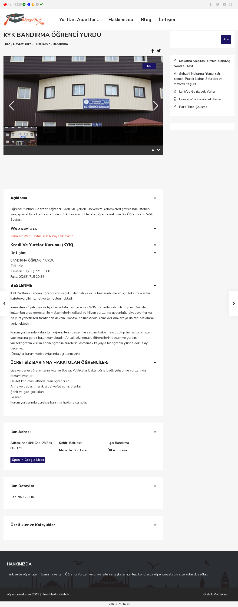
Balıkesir (43, 44)
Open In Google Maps (28, 460)
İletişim (167, 19)
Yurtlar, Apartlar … (80, 19)
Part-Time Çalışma (193, 107)
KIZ (7, 44)
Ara (226, 39)
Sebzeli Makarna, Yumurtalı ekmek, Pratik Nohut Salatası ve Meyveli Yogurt (198, 78)
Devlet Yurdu (23, 44)
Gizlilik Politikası (215, 594)
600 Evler (81, 450)
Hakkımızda (120, 19)
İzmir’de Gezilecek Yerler (197, 91)
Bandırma (60, 44)
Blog (146, 19)
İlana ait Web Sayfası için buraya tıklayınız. (42, 236)
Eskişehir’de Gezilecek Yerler (200, 99)
